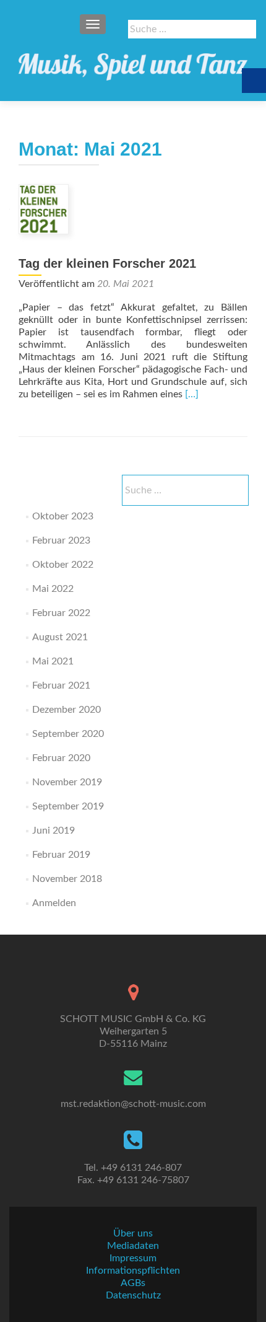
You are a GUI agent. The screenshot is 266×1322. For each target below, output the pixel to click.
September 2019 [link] (68, 806)
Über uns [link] (133, 1233)
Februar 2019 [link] (61, 855)
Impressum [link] (133, 1258)
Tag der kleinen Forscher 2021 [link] (107, 263)
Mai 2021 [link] (53, 661)
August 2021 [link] (60, 637)
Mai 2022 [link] (53, 589)
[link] (133, 62)
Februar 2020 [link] (61, 758)
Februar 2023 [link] (61, 540)
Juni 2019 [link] (53, 830)
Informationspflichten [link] (133, 1271)
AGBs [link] (133, 1283)
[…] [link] (192, 394)
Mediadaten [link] (133, 1246)
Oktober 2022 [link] (62, 565)
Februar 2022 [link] (61, 613)
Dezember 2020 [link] (66, 710)
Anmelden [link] (54, 903)
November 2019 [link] (67, 782)
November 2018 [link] (67, 879)
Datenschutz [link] (133, 1295)
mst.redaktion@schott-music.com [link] (133, 1104)
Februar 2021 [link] (61, 685)
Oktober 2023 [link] (62, 516)
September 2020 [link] (68, 734)
